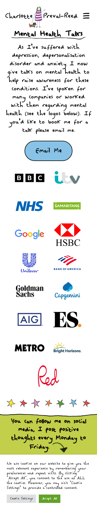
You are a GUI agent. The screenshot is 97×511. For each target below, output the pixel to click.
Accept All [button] (49, 498)
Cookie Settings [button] (21, 498)
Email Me (49, 151)
